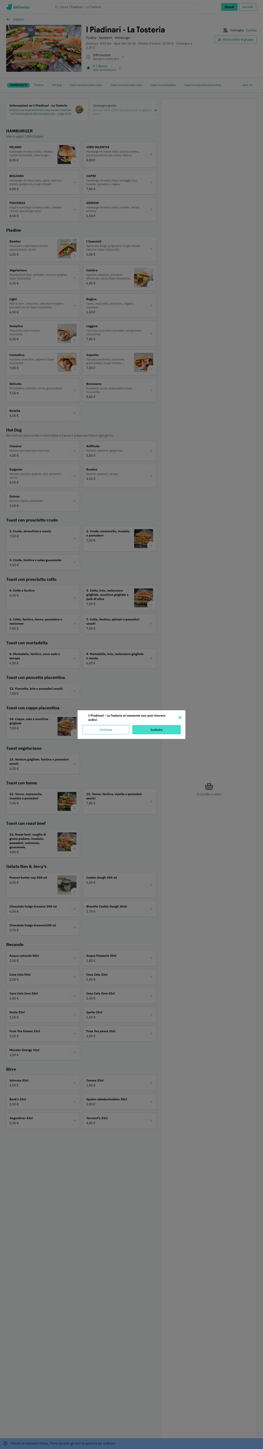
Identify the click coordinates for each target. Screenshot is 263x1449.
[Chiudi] (180, 717)
